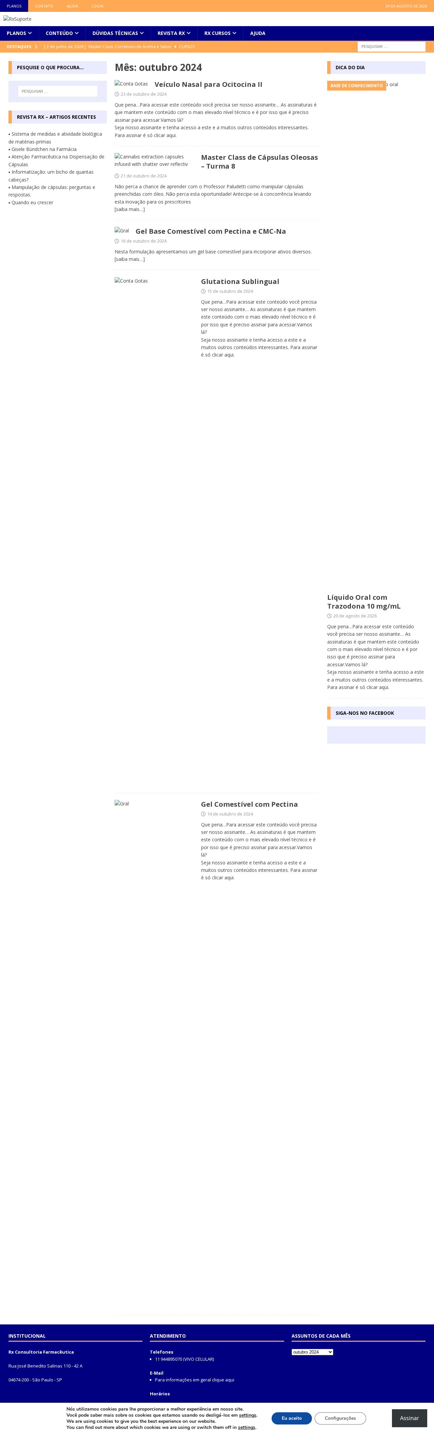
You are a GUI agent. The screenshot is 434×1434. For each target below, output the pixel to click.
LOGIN (97, 5)
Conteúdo (59, 33)
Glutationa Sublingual (240, 281)
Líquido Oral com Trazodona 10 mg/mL (364, 602)
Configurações (340, 1418)
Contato (44, 5)
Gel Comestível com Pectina (249, 804)
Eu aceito (292, 1418)
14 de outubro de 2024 (230, 814)
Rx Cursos (217, 33)
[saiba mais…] (130, 209)
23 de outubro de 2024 (143, 94)
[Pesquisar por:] (392, 46)
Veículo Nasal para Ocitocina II (208, 84)
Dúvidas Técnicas (115, 33)
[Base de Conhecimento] (131, 84)
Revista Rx (171, 33)
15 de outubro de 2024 (230, 291)
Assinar (409, 1418)
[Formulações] (154, 531)
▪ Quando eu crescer (30, 202)
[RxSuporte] (17, 19)
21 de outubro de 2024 (143, 176)
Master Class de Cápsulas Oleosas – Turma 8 (259, 162)
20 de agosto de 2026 (355, 616)
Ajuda (72, 5)
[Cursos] (154, 160)
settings (247, 1415)
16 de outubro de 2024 (143, 241)
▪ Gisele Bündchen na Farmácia (42, 149)
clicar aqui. (165, 135)
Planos (14, 5)
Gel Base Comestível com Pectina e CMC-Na (211, 231)
